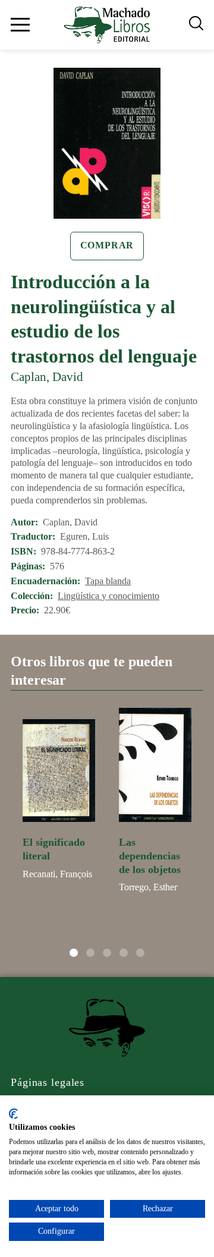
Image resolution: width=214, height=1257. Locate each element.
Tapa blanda (108, 581)
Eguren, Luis (84, 536)
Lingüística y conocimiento (108, 596)
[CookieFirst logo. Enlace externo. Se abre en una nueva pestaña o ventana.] (13, 1113)
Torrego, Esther (148, 887)
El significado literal (54, 849)
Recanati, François (57, 874)
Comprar (107, 245)
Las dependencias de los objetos (150, 855)
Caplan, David (47, 376)
